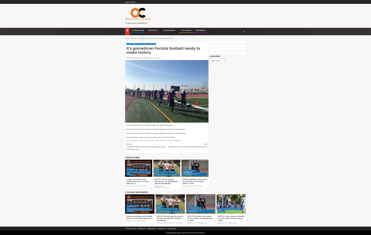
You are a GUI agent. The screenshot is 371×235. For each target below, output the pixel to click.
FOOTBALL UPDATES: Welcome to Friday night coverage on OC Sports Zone (145, 146)
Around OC (130, 169)
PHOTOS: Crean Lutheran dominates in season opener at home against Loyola (231, 218)
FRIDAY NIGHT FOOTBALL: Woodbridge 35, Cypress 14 (188, 145)
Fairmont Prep (134, 140)
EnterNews (191, 233)
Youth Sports (186, 30)
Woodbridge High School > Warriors (166, 174)
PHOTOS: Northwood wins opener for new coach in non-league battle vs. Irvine (195, 182)
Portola (170, 140)
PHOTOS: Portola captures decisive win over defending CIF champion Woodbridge (166, 182)
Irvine (157, 140)
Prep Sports (152, 30)
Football (130, 44)
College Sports (169, 30)
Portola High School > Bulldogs (145, 44)
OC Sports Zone (138, 30)
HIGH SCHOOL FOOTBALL (146, 140)
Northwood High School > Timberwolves (192, 174)
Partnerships (201, 30)
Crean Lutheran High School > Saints (138, 172)
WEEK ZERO (177, 140)
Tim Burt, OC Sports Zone (135, 58)
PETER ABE (163, 140)
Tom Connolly (233, 223)
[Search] (244, 32)
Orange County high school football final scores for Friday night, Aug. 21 (137, 182)
